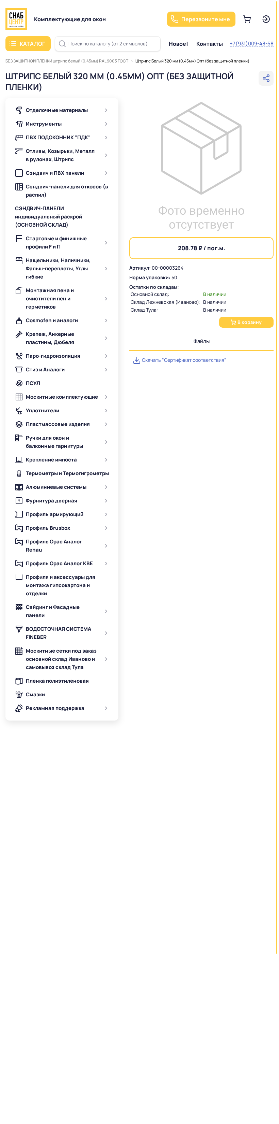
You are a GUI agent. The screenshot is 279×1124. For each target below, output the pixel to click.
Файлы (202, 341)
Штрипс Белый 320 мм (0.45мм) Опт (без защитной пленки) (192, 61)
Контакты (209, 43)
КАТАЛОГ (32, 43)
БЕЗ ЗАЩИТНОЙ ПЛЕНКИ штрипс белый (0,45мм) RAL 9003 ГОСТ (66, 61)
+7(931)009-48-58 (252, 43)
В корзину (249, 322)
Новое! (178, 43)
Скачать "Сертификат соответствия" (183, 360)
